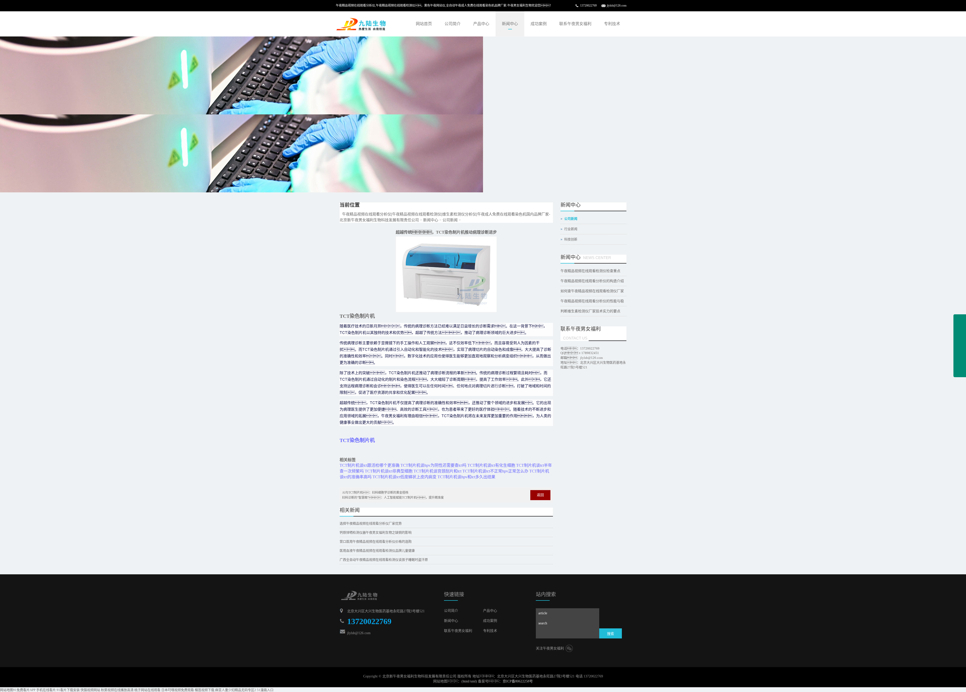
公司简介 (453, 24)
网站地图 (6, 690)
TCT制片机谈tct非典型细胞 (389, 471)
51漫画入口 (265, 690)
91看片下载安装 (68, 690)
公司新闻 (450, 220)
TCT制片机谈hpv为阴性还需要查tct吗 (433, 465)
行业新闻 (570, 229)
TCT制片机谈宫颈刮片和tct (437, 471)
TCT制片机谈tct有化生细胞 (491, 465)
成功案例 (539, 24)
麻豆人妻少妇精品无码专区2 (235, 690)
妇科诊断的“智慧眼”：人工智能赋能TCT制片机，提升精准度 (393, 497)
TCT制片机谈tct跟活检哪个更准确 (369, 465)
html (466, 681)
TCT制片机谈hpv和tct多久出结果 (466, 477)
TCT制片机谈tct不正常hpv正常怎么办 (495, 471)
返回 (540, 495)
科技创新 (570, 239)
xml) (473, 681)
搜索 (610, 634)
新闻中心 (510, 24)
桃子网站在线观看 (147, 690)
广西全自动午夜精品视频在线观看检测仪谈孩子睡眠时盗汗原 (384, 559)
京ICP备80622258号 (518, 681)
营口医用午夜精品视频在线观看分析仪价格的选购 (376, 541)
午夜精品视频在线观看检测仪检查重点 (590, 271)
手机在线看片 (46, 690)
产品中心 (481, 24)
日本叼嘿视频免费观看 (177, 690)
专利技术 (612, 24)
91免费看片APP (24, 690)
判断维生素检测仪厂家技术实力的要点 (590, 311)
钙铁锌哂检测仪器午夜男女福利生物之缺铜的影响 (376, 532)
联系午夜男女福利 (575, 24)
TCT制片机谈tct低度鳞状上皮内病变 (404, 477)
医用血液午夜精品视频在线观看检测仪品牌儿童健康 (377, 550)
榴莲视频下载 (204, 690)
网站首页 (424, 24)
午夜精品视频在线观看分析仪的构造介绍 (592, 281)
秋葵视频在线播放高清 (117, 690)
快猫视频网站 (90, 690)
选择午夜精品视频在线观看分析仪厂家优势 (371, 523)
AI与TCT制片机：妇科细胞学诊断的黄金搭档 (375, 492)
